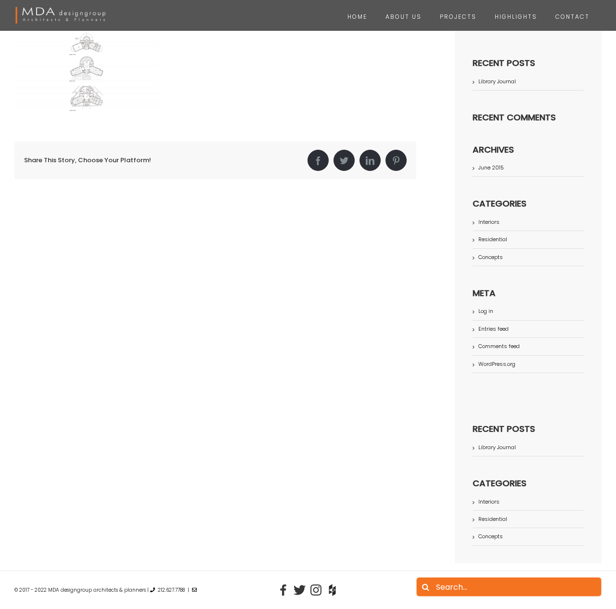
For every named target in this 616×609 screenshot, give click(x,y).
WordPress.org (496, 364)
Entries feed (493, 329)
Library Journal (497, 81)
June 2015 (491, 167)
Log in (485, 311)
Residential (492, 239)
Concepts (490, 257)
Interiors (489, 222)
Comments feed (499, 346)
